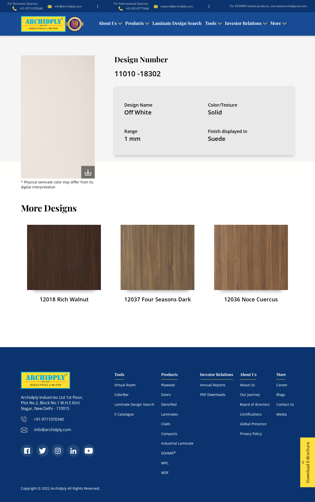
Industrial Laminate (177, 443)
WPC (165, 463)
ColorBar (121, 394)
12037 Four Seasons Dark (157, 299)
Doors (166, 394)
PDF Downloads (212, 394)
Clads (165, 423)
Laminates (169, 414)
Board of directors (255, 404)
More (275, 23)
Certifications (251, 414)
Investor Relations (243, 23)
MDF (165, 472)
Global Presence (253, 423)
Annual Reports (213, 385)
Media (281, 414)
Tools (210, 23)
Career (281, 385)
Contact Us (285, 404)
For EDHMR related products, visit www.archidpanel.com (268, 6)
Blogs (280, 394)
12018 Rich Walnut (64, 299)
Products (134, 23)
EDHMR (168, 453)
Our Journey (250, 394)
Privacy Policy (251, 433)
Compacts (169, 433)
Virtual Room (125, 385)
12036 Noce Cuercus (251, 299)
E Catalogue (124, 414)
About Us (107, 23)
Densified (169, 404)
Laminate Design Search (177, 23)
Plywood (168, 385)
